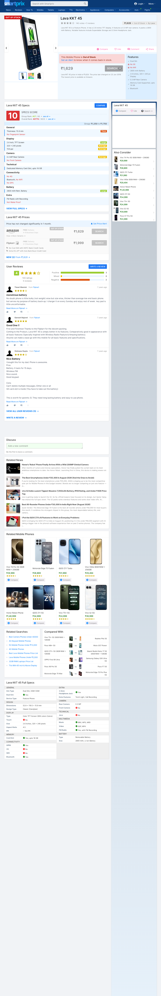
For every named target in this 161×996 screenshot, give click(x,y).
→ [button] (18, 257)
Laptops (61, 10)
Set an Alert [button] (67, 60)
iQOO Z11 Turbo (65, 568)
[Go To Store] (12, 231)
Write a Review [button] (97, 266)
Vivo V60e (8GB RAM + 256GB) (95, 568)
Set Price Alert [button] (100, 223)
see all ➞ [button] (46, 116)
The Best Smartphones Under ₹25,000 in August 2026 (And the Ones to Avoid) (58, 478)
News (8, 10)
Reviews (18, 10)
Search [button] (112, 68)
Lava (153, 23)
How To (29, 10)
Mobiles (40, 10)
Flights (147, 10)
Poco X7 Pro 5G (126, 216)
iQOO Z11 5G (38, 613)
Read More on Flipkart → (16, 308)
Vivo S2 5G (90, 613)
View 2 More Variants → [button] (15, 236)
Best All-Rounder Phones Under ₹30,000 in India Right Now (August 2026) (56, 504)
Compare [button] (100, 105)
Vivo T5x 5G (64, 613)
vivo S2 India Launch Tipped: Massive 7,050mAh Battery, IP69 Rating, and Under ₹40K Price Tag (64, 492)
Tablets (51, 10)
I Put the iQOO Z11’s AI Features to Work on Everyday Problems (50, 517)
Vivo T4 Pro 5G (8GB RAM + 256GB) (15, 568)
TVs (71, 10)
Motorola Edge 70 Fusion (43, 568)
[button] (56, 208)
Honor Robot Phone (14, 613)
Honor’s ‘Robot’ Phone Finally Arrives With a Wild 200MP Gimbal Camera (55, 464)
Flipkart (36, 287)
